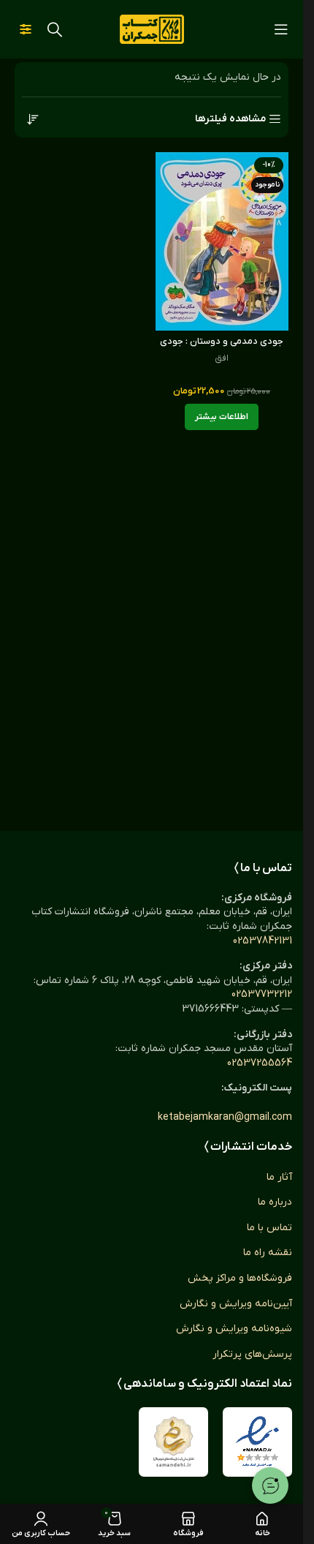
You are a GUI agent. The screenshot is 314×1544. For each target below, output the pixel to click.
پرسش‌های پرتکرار (252, 1354)
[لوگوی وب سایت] (152, 29)
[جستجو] (54, 29)
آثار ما (279, 1177)
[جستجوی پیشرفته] (25, 29)
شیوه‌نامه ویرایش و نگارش (234, 1329)
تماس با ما (269, 1228)
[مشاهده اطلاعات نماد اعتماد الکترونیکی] (257, 1442)
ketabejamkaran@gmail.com (225, 1117)
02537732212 (261, 994)
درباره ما (275, 1202)
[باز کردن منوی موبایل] (281, 29)
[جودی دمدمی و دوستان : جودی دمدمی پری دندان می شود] (222, 241)
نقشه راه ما (267, 1252)
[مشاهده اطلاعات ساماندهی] (173, 1442)
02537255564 (259, 1063)
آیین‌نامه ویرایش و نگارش (236, 1304)
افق (222, 358)
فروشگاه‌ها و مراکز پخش (240, 1278)
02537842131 (262, 941)
